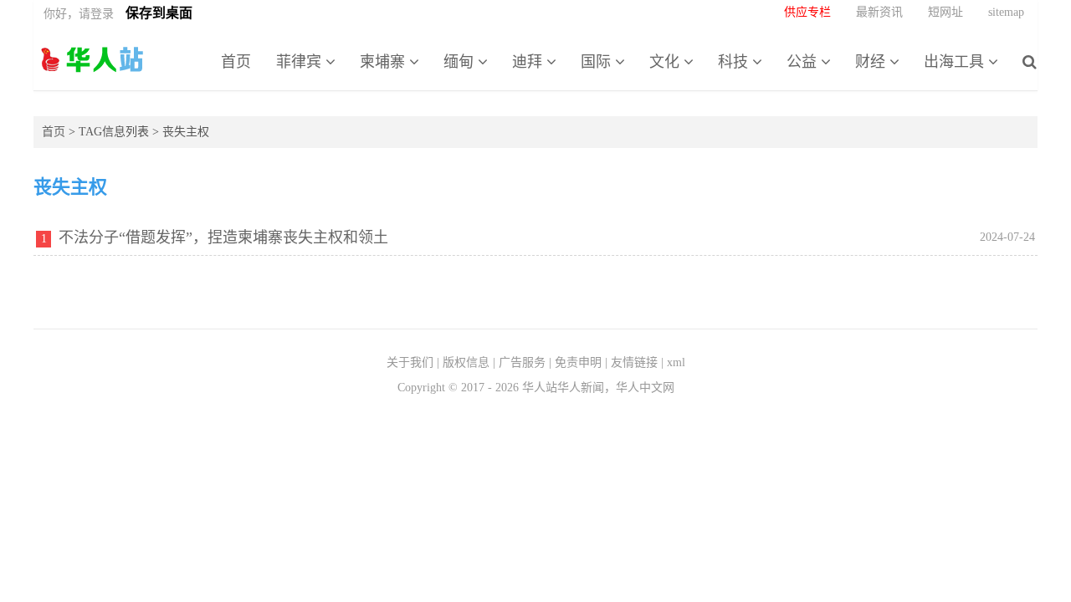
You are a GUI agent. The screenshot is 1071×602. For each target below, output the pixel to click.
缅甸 (460, 62)
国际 (598, 62)
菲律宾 (300, 62)
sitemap (1006, 12)
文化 (666, 62)
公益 (804, 62)
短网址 (945, 12)
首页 (236, 62)
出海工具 (956, 62)
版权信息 (466, 362)
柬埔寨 (384, 62)
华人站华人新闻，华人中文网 (92, 59)
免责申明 (578, 362)
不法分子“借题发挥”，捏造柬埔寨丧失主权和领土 (223, 237)
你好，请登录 (79, 14)
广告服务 (522, 362)
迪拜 (529, 62)
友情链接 (634, 362)
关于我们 (410, 362)
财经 (872, 62)
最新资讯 (879, 12)
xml (676, 362)
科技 (735, 62)
